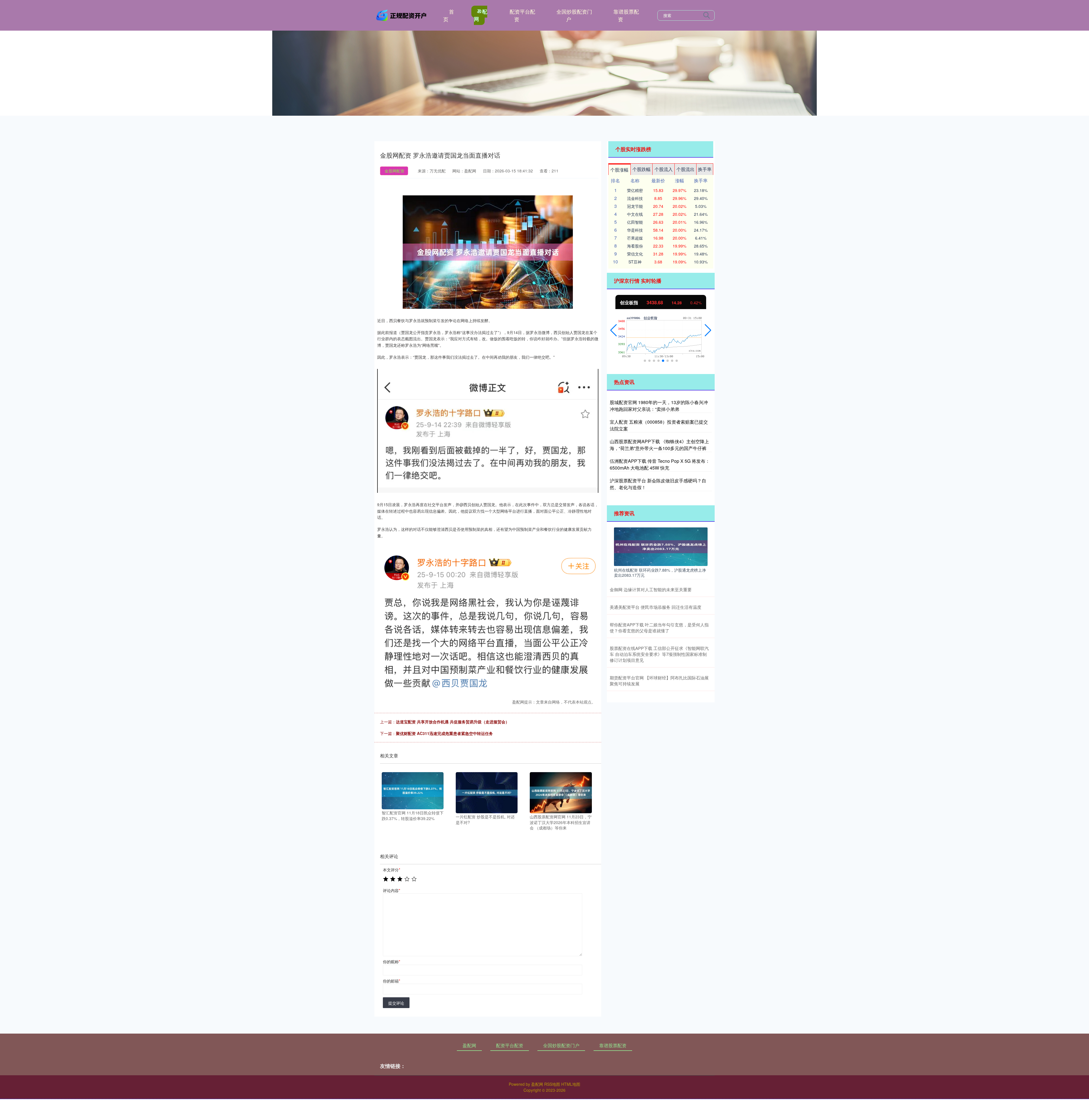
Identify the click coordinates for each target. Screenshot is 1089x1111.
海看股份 (635, 246)
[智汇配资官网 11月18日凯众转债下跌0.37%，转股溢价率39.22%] (413, 790)
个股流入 (664, 169)
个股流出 (685, 169)
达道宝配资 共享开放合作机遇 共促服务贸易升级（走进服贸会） (452, 722)
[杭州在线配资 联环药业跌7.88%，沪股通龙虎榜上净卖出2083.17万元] (661, 546)
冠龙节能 (635, 206)
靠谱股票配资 (626, 15)
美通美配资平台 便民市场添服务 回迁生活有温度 (655, 607)
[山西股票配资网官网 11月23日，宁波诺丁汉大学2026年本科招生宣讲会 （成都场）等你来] (561, 792)
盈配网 (480, 15)
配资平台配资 (522, 15)
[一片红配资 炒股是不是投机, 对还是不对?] (487, 792)
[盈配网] (402, 15)
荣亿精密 (635, 190)
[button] (613, 330)
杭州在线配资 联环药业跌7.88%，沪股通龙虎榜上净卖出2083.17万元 (660, 572)
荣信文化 (635, 254)
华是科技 (635, 230)
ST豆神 (634, 262)
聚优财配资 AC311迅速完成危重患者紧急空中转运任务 (444, 733)
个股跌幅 (641, 169)
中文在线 (635, 214)
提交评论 (396, 1003)
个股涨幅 (619, 169)
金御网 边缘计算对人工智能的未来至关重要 (651, 589)
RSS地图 (552, 1084)
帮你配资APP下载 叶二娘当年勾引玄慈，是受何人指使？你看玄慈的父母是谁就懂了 (659, 627)
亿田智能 (635, 222)
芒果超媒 (635, 238)
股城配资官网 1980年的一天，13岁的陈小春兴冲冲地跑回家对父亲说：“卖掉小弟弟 (659, 405)
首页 (448, 15)
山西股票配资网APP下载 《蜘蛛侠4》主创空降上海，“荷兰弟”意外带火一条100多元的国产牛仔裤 (659, 444)
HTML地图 (570, 1084)
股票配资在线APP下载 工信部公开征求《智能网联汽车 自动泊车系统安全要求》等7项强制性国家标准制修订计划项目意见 (659, 654)
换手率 (705, 169)
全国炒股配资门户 (574, 15)
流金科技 (635, 198)
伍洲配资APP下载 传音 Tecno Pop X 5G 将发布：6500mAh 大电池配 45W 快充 (660, 464)
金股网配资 (394, 171)
